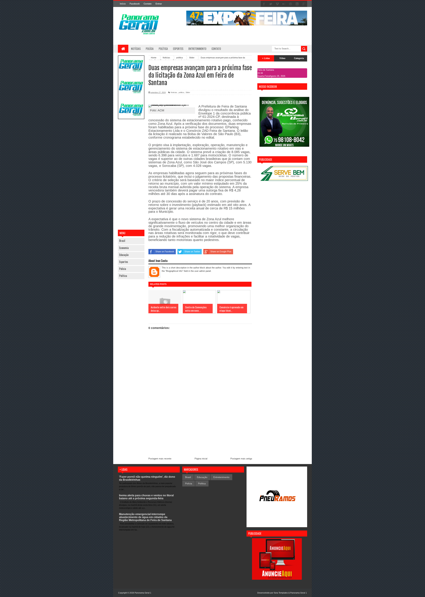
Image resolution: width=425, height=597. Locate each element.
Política (123, 276)
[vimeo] (277, 4)
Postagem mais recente (159, 458)
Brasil (122, 241)
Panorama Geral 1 (298, 593)
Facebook (135, 3)
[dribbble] (290, 4)
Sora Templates (281, 593)
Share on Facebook (164, 251)
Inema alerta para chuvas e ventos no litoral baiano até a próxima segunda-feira (146, 497)
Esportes (123, 262)
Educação (123, 255)
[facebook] (264, 4)
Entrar (159, 3)
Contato (148, 3)
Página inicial (201, 458)
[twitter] (270, 4)
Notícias (136, 49)
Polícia (150, 49)
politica (181, 92)
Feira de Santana (265, 70)
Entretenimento (221, 477)
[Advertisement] (131, 175)
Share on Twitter (192, 251)
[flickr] (284, 4)
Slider (188, 92)
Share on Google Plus (220, 251)
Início (123, 3)
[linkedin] (297, 4)
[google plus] (303, 4)
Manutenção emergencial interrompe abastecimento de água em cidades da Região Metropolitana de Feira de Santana (145, 517)
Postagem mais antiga (241, 458)
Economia (124, 248)
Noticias (174, 92)
